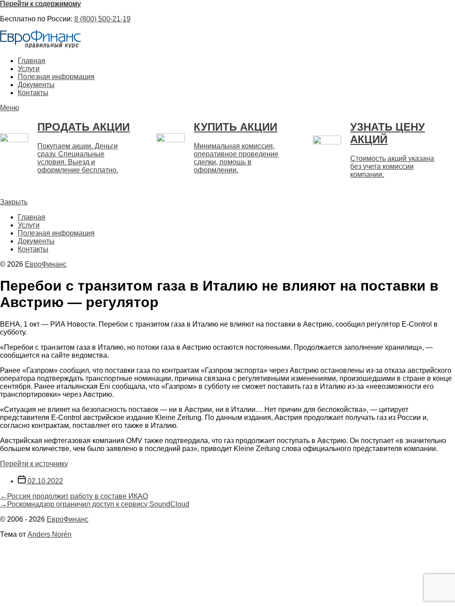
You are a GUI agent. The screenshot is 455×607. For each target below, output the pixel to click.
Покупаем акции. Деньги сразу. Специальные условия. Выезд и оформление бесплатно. (77, 158)
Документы (36, 84)
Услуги (29, 68)
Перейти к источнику (34, 463)
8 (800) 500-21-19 (102, 19)
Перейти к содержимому (40, 4)
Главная (31, 60)
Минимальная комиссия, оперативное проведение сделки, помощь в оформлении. (236, 158)
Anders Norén (50, 534)
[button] (227, 108)
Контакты (33, 92)
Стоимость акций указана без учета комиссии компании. (392, 166)
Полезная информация (56, 76)
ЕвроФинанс (46, 264)
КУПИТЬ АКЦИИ (235, 127)
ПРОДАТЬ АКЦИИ (83, 127)
